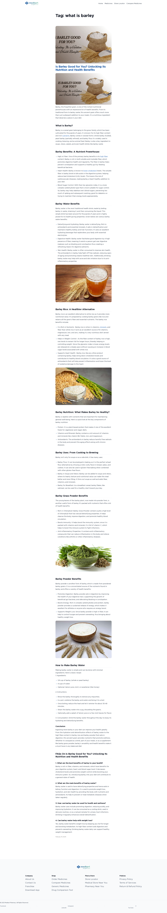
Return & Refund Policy (131, 886)
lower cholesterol (90, 171)
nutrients (65, 136)
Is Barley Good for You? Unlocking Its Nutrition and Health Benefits (80, 68)
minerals (103, 327)
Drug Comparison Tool (62, 890)
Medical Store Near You (96, 883)
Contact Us (30, 883)
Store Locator (91, 879)
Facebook (3, 906)
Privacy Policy (126, 879)
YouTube (130, 907)
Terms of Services (128, 883)
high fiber (104, 156)
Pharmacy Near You (94, 886)
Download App (32, 890)
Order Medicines (59, 879)
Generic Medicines (60, 886)
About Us (29, 879)
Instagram (71, 906)
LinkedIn (63, 907)
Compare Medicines (61, 883)
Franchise (29, 886)
